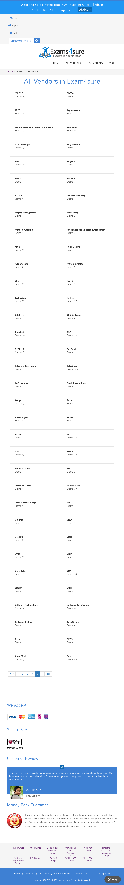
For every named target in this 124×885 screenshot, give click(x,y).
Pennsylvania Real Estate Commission (34, 127)
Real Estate (20, 298)
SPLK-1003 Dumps (70, 859)
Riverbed (19, 332)
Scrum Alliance (22, 468)
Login (16, 18)
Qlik (17, 281)
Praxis (18, 178)
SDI (68, 468)
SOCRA (18, 588)
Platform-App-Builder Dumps (18, 861)
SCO (69, 434)
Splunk (18, 639)
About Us (29, 873)
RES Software (74, 315)
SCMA (18, 434)
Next (48, 674)
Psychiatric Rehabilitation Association (86, 230)
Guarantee (44, 873)
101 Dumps (35, 848)
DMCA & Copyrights (101, 873)
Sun (69, 656)
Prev (12, 674)
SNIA (69, 554)
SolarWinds (73, 622)
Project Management (25, 213)
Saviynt (18, 400)
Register (15, 25)
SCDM (70, 417)
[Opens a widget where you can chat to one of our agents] (112, 879)
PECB (17, 110)
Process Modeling (76, 195)
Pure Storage (21, 264)
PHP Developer (22, 144)
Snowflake (20, 571)
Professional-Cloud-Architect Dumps (71, 852)
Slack (69, 537)
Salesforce (72, 366)
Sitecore (19, 537)
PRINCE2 (71, 178)
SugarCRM (20, 656)
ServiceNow (73, 485)
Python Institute (75, 264)
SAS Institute (21, 383)
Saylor (70, 400)
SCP (16, 451)
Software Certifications (26, 605)
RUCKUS (19, 349)
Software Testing (23, 622)
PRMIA (18, 195)
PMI (17, 161)
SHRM (70, 503)
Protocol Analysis (24, 230)
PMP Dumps (18, 848)
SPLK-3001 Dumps (88, 859)
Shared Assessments (25, 503)
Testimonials (95, 63)
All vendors (73, 63)
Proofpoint (72, 213)
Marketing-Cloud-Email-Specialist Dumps (106, 852)
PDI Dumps (35, 858)
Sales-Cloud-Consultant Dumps (53, 850)
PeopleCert (72, 127)
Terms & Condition (62, 873)
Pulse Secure (73, 247)
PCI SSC (18, 93)
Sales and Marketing (25, 366)
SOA (69, 571)
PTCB (17, 247)
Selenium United (23, 485)
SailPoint (71, 349)
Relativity (19, 315)
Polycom (71, 161)
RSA (69, 332)
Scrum (70, 451)
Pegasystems (73, 110)
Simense (19, 520)
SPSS (70, 639)
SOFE (70, 588)
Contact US (81, 873)
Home (56, 63)
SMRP (17, 554)
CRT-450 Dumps (88, 849)
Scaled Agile (21, 417)
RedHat (70, 298)
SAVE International (76, 383)
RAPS (70, 281)
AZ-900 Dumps (53, 859)
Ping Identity (73, 144)
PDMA (70, 93)
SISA (69, 520)
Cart (111, 63)
